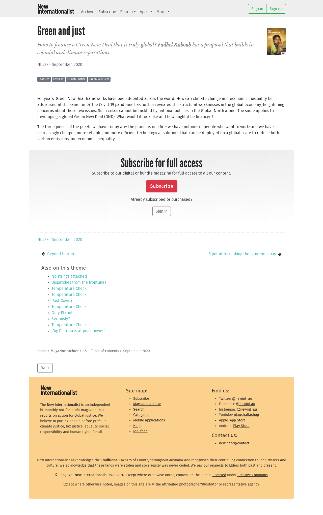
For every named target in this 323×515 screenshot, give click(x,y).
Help (137, 426)
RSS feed (140, 431)
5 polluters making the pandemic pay (242, 254)
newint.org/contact (234, 443)
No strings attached (69, 276)
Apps (144, 12)
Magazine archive (65, 351)
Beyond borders (61, 254)
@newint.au (245, 404)
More (161, 12)
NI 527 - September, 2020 (59, 65)
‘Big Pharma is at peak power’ (78, 331)
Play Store (241, 426)
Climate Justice (76, 79)
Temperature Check (69, 289)
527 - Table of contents (101, 351)
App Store (238, 420)
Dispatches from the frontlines (78, 282)
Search (126, 12)
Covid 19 (58, 79)
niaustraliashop (246, 415)
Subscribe (107, 12)
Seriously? (60, 319)
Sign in (162, 211)
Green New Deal (99, 79)
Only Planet (62, 313)
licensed (219, 475)
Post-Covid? (61, 301)
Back (45, 368)
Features (44, 79)
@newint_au (242, 398)
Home (42, 351)
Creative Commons (252, 475)
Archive (87, 12)
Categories (141, 415)
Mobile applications (149, 420)
